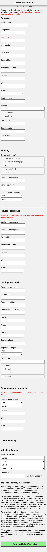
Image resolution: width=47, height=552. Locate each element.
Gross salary (5, 359)
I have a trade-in (36, 476)
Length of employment (9, 399)
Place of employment (9, 287)
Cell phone (9, 112)
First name (5, 37)
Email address (6, 98)
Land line (8, 116)
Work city (4, 325)
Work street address (8, 302)
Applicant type (6, 22)
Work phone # (6, 120)
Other (7, 173)
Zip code (4, 75)
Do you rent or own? (8, 155)
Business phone (7, 340)
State (3, 90)
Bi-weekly (8, 369)
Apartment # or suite (8, 68)
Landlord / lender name (10, 177)
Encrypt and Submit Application (24, 544)
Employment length (8, 348)
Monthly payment (7, 185)
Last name (5, 53)
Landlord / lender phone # (11, 230)
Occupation (5, 295)
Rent (6, 165)
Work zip (4, 317)
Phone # (4, 106)
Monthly (8, 373)
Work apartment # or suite (10, 310)
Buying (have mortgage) (14, 162)
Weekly (7, 365)
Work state (5, 332)
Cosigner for (5, 30)
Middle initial (5, 45)
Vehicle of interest (7, 455)
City (2, 83)
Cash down (5, 473)
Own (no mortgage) (12, 158)
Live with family (11, 169)
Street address (6, 60)
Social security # (7, 128)
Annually (8, 376)
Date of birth (5, 136)
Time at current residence (10, 192)
